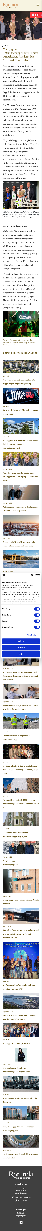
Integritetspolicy (21, 1216)
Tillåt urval (21, 647)
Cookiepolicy (21, 1213)
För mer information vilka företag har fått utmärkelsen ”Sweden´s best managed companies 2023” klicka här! (19, 342)
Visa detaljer (31, 635)
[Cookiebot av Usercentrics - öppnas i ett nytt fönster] (31, 575)
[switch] (37, 615)
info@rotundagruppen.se (22, 1197)
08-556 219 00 (22, 1201)
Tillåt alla (21, 641)
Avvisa (21, 654)
